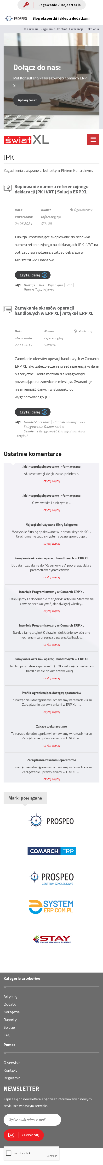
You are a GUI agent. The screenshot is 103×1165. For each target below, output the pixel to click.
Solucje (9, 1027)
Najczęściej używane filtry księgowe (51, 524)
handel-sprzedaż (37, 421)
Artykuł (22, 435)
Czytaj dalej (30, 275)
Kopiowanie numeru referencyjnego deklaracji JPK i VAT (52, 189)
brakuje (29, 284)
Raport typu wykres (39, 289)
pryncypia (55, 284)
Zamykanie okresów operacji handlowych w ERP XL (54, 310)
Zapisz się (30, 1135)
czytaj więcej (51, 480)
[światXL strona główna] (26, 139)
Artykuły (10, 996)
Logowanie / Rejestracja (60, 4)
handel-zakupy (64, 421)
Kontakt (62, 29)
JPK (41, 284)
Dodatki (10, 1004)
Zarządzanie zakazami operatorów (51, 760)
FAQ (7, 1035)
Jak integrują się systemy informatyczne (51, 466)
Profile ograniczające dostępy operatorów (51, 692)
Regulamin (47, 29)
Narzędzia (12, 1012)
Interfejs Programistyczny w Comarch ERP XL (51, 591)
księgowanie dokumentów (44, 426)
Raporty (10, 1019)
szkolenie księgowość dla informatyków (54, 431)
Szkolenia (92, 29)
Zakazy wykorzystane (51, 726)
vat (69, 284)
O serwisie (31, 29)
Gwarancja (76, 29)
